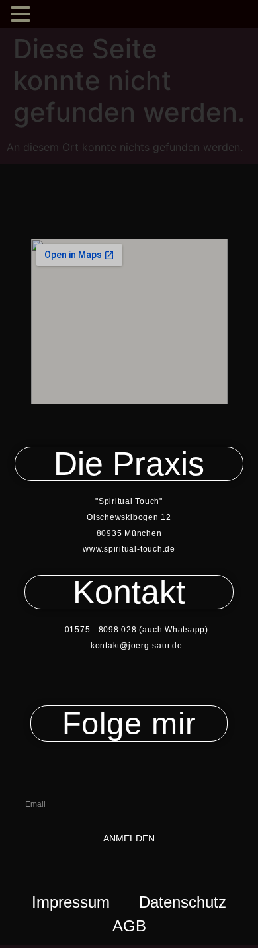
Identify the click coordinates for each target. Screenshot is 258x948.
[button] (22, 14)
